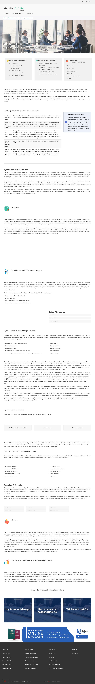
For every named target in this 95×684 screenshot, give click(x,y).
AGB (12, 681)
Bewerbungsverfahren (31, 664)
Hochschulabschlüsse (8, 660)
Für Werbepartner (87, 1)
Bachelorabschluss (7, 664)
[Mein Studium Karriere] (14, 11)
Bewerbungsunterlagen (31, 657)
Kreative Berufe (53, 660)
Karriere (28, 13)
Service (74, 649)
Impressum (75, 653)
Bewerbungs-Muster (31, 660)
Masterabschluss (6, 668)
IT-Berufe (51, 657)
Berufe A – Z (52, 653)
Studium (5, 13)
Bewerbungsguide (17, 13)
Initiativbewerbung (30, 668)
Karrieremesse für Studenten (57, 668)
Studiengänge (6, 653)
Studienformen (6, 657)
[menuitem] (5, 681)
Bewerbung (29, 649)
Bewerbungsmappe (30, 653)
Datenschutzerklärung (19, 681)
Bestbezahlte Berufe (54, 664)
